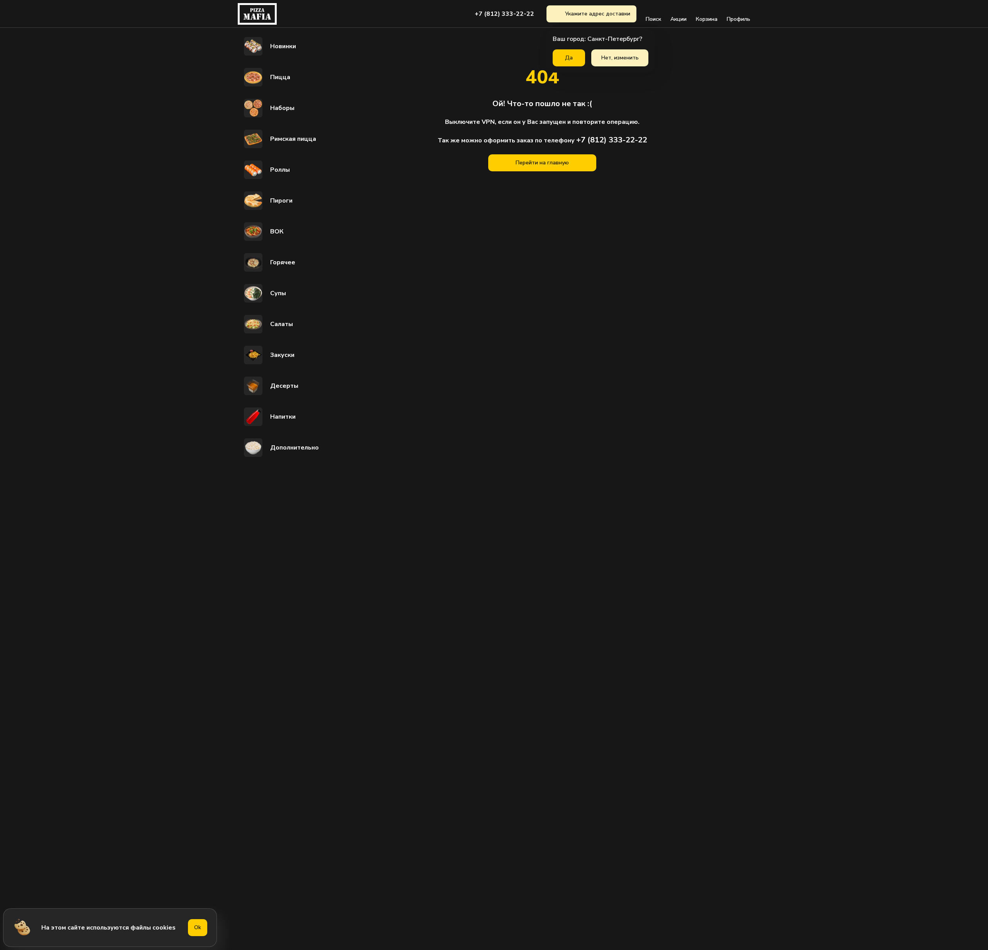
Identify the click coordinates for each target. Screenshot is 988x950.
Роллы (280, 170)
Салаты (281, 324)
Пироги (281, 200)
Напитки (283, 416)
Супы (278, 293)
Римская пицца (293, 139)
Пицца (280, 77)
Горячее (282, 262)
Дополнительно (294, 447)
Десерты (284, 386)
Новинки (283, 46)
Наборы (282, 108)
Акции (678, 19)
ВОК (277, 231)
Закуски (282, 355)
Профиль (738, 19)
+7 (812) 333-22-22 (504, 14)
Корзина (706, 19)
